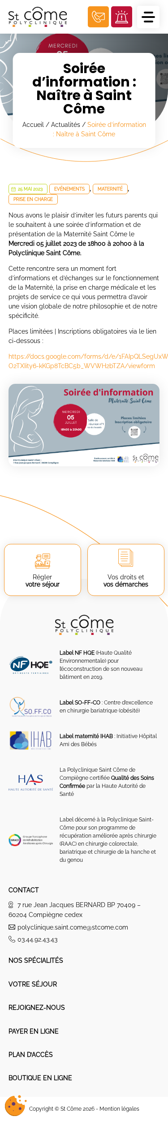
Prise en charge (33, 199)
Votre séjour (33, 984)
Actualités (65, 124)
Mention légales (119, 1109)
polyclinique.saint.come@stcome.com (72, 927)
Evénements (69, 189)
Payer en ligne (34, 1031)
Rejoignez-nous (37, 1007)
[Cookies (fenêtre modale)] (15, 1106)
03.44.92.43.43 (37, 939)
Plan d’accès (31, 1054)
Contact (24, 890)
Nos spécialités (36, 960)
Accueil (33, 124)
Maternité (110, 189)
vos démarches (125, 581)
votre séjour (43, 581)
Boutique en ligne (40, 1078)
